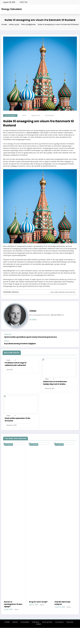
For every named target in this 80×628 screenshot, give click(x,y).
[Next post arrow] (75, 343)
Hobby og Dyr (35, 622)
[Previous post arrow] (75, 336)
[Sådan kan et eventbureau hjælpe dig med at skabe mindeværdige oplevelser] (59, 368)
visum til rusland (32, 133)
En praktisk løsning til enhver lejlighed (20, 343)
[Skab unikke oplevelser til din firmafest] (21, 404)
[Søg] (78, 9)
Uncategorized (8, 444)
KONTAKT (38, 624)
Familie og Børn (25, 622)
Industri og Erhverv (47, 622)
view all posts (33, 319)
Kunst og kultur (59, 622)
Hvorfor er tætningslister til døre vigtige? (13, 604)
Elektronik (15, 622)
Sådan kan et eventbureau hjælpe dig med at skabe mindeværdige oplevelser (55, 382)
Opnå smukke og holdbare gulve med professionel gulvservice (30, 337)
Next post (6, 341)
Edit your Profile (56, 315)
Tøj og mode (69, 622)
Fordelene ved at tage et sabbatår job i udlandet (15, 364)
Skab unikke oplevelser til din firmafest (17, 419)
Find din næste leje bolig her (62, 603)
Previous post (7, 334)
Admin (24, 115)
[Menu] (72, 9)
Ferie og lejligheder (10, 115)
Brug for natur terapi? (38, 602)
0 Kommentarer (49, 115)
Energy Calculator (12, 9)
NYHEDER (7, 622)
